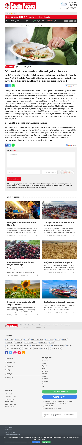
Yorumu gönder (13, 179)
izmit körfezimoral (37, 339)
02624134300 (61, 397)
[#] (11, 325)
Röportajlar (45, 381)
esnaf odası (44, 348)
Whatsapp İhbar (61, 391)
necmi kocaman (56, 348)
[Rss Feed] (75, 21)
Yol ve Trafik (8, 394)
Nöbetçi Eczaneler (10, 396)
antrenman (18, 342)
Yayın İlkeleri (8, 427)
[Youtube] (72, 21)
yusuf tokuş (43, 342)
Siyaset (44, 366)
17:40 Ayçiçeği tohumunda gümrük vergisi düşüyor (49, 17)
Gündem (45, 361)
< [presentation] (19, 17)
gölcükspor (49, 339)
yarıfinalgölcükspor (30, 342)
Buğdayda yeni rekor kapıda (58, 262)
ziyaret (64, 339)
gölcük (26, 339)
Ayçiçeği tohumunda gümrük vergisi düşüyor (21, 303)
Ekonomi (16, 26)
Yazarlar (10, 366)
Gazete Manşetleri (10, 404)
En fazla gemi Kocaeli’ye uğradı (59, 302)
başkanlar (9, 342)
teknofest (18, 339)
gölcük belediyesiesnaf (13, 348)
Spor (43, 384)
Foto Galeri (11, 362)
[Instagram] (70, 21)
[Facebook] (65, 21)
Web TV (10, 358)
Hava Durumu (9, 399)
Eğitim (44, 368)
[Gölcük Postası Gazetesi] (20, 5)
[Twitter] (67, 21)
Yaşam (44, 374)
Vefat (43, 386)
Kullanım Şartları (10, 432)
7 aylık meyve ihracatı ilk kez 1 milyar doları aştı (21, 263)
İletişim (10, 377)
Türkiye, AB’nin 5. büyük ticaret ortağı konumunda (59, 223)
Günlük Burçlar (9, 407)
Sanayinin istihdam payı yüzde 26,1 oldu (22, 223)
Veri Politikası (9, 430)
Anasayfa (8, 26)
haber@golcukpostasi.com (53, 408)
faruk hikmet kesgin (57, 345)
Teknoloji (45, 379)
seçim (35, 348)
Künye (9, 374)
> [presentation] (21, 17)
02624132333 (49, 406)
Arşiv (9, 370)
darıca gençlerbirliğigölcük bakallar (16, 345)
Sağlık (44, 376)
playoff (57, 339)
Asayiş (44, 363)
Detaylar (35, 442)
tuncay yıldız (27, 348)
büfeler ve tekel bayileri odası (39, 345)
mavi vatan (9, 339)
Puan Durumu (9, 402)
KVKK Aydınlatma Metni (12, 435)
